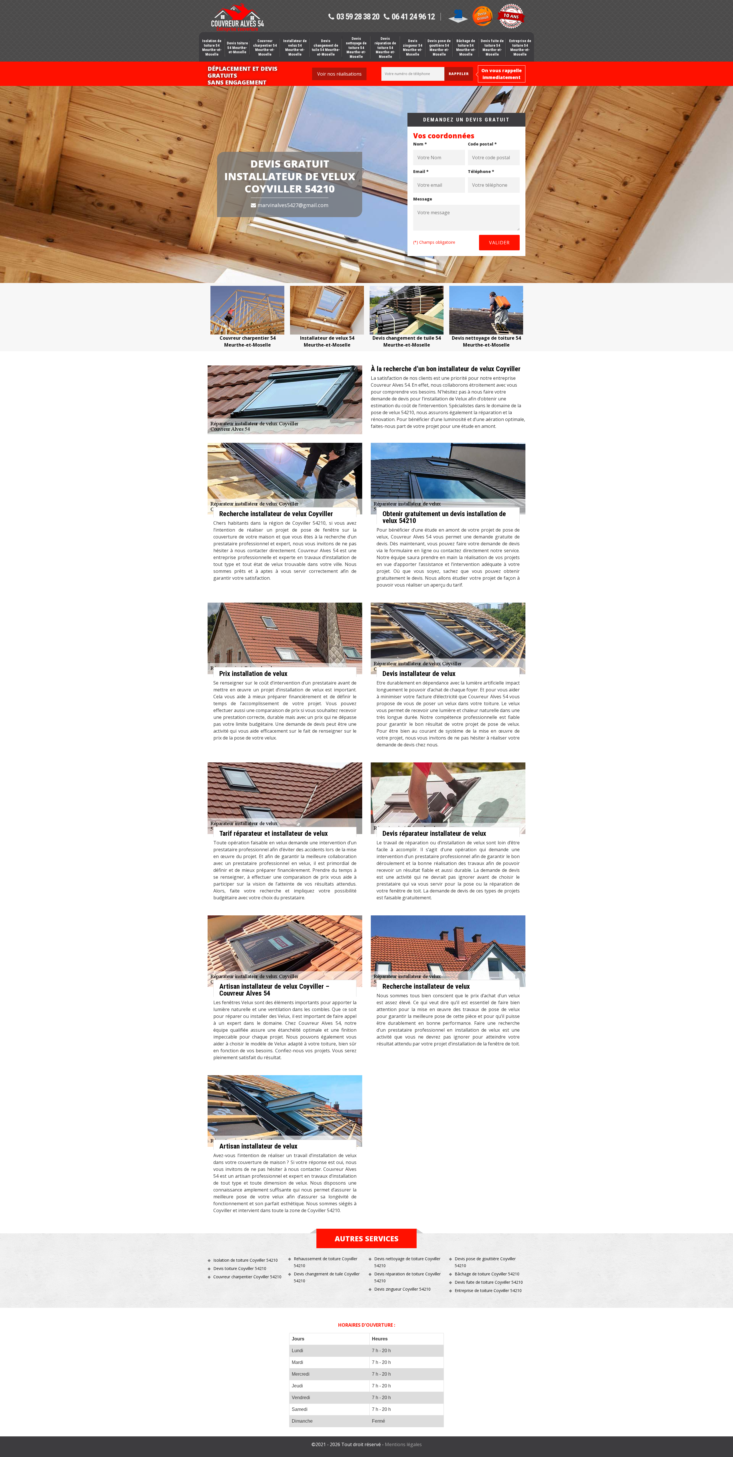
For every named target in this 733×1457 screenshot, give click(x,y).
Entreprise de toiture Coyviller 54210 (488, 1290)
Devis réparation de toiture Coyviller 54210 (407, 1277)
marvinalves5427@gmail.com (292, 205)
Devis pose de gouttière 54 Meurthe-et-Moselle (439, 47)
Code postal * (482, 144)
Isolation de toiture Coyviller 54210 (245, 1260)
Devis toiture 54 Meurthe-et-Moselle (237, 47)
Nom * (420, 144)
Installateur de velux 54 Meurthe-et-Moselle (295, 47)
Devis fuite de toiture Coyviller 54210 (489, 1282)
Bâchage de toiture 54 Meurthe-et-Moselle (466, 47)
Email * (421, 171)
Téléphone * (481, 171)
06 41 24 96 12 (413, 17)
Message (422, 199)
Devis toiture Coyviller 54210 (239, 1268)
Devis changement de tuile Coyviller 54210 (327, 1277)
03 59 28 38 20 (357, 17)
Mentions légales (403, 1444)
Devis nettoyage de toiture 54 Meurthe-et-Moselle (356, 47)
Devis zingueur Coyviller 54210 (402, 1289)
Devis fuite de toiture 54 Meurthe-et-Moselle (492, 47)
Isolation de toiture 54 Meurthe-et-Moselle (212, 47)
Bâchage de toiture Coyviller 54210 (487, 1274)
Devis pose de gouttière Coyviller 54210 (485, 1262)
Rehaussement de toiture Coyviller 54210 (325, 1262)
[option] (247, 317)
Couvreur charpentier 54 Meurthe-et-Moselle (265, 47)
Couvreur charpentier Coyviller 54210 (247, 1276)
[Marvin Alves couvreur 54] (237, 17)
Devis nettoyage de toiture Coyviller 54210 (407, 1262)
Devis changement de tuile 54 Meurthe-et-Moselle (326, 47)
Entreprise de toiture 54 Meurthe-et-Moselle (520, 47)
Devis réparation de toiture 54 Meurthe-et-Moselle (385, 47)
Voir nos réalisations (339, 74)
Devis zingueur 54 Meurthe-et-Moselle (412, 47)
